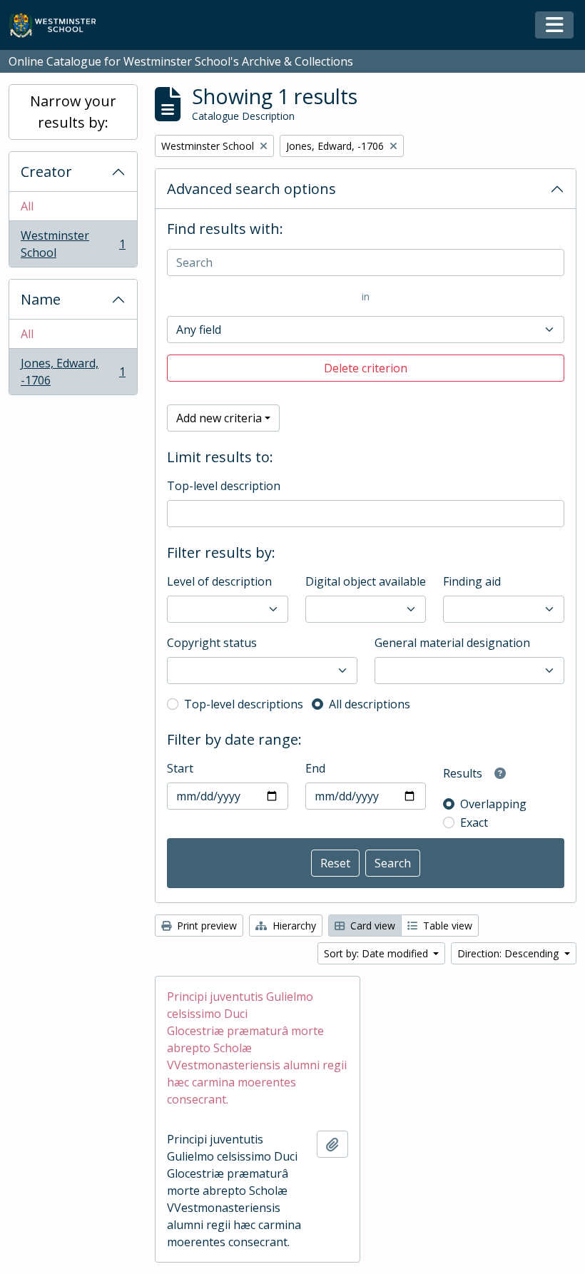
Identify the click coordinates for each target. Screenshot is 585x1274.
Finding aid (472, 581)
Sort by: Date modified (377, 953)
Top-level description (223, 486)
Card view (371, 925)
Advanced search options (251, 188)
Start (180, 768)
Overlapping (493, 804)
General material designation (452, 643)
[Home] (59, 25)
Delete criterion (365, 368)
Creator (46, 171)
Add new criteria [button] (219, 418)
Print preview (205, 925)
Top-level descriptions (243, 704)
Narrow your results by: (73, 111)
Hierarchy (293, 925)
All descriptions (369, 704)
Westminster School (73, 244)
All (27, 206)
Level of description (219, 581)
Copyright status (212, 643)
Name (41, 299)
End (315, 768)
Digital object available (365, 581)
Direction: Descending (509, 953)
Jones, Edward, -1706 (73, 371)
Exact (474, 822)
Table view (446, 925)
